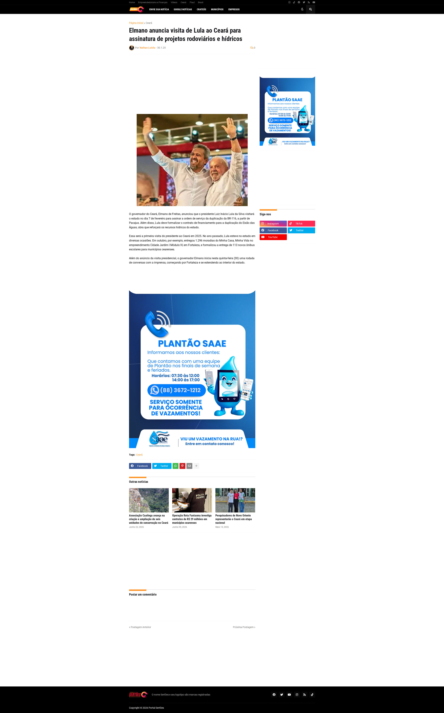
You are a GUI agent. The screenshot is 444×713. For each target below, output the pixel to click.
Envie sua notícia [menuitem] (159, 9)
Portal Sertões (156, 707)
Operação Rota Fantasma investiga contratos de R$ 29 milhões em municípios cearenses (192, 519)
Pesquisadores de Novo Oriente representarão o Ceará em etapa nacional (233, 519)
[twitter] (304, 2)
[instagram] (289, 2)
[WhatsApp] (175, 466)
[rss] (309, 2)
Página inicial (136, 23)
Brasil (200, 2)
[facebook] (299, 2)
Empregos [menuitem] (234, 9)
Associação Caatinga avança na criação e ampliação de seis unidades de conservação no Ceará (148, 519)
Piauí (192, 2)
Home (132, 2)
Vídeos (174, 2)
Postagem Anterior (141, 627)
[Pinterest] (182, 466)
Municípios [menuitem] (217, 9)
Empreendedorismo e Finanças (152, 2)
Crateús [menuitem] (201, 9)
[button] (302, 9)
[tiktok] (294, 2)
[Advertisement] (188, 82)
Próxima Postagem (243, 627)
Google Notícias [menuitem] (183, 9)
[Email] (189, 466)
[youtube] (314, 2)
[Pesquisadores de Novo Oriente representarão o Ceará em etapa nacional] (235, 500)
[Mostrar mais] (196, 466)
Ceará (183, 2)
